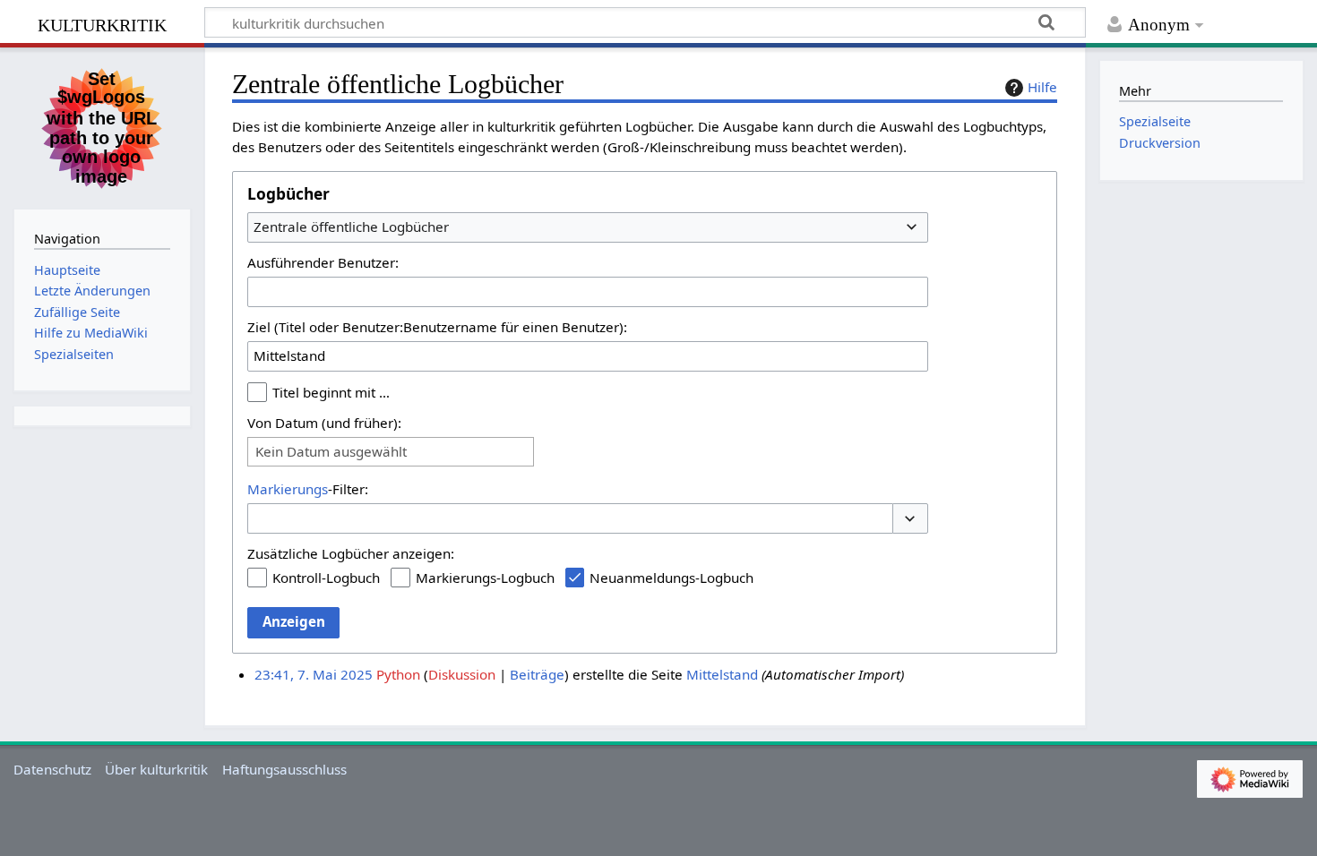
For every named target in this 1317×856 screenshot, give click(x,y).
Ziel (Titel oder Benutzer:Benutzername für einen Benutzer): (437, 327)
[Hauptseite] (102, 126)
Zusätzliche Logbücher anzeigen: (350, 553)
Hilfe (1042, 87)
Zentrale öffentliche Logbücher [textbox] (351, 226)
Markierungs (287, 489)
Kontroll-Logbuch (326, 577)
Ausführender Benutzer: (323, 262)
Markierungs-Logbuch (485, 577)
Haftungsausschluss (284, 769)
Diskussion (461, 674)
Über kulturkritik (156, 769)
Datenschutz (52, 769)
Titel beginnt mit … (331, 392)
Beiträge (537, 674)
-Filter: (307, 489)
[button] (910, 519)
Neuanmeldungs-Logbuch (671, 577)
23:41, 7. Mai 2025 (313, 674)
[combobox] (587, 227)
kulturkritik (102, 23)
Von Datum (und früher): (324, 423)
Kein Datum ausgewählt (331, 451)
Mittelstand (722, 674)
